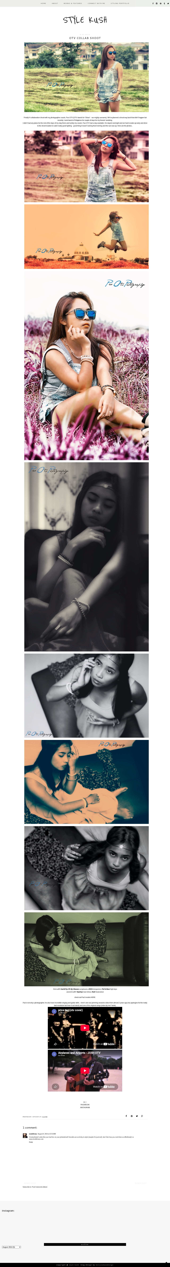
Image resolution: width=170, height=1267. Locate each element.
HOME (43, 3)
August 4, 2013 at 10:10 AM (47, 1134)
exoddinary (33, 1134)
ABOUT (55, 3)
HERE (93, 997)
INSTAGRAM (85, 1107)
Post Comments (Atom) (39, 1187)
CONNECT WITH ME (96, 3)
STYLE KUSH (85, 20)
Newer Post (30, 1183)
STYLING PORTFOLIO (120, 3)
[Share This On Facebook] (126, 1116)
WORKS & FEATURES (73, 3)
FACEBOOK (85, 1105)
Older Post (141, 1183)
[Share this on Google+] (142, 1116)
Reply (31, 1142)
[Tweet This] (137, 1116)
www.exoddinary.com (36, 1139)
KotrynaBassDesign (105, 1265)
